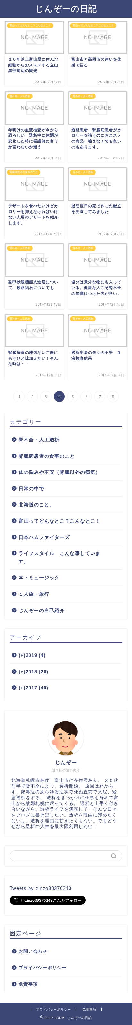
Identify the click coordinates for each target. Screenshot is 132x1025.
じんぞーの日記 (66, 8)
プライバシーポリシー (43, 967)
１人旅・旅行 (34, 594)
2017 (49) (33, 687)
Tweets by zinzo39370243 (40, 888)
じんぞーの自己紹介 (42, 610)
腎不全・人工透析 (39, 439)
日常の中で (31, 488)
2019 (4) (32, 655)
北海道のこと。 (36, 504)
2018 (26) (33, 671)
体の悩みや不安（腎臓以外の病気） (60, 472)
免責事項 (28, 984)
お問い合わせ (33, 951)
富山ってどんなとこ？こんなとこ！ (60, 521)
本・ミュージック (39, 577)
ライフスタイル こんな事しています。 (60, 557)
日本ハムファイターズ (44, 537)
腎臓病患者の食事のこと (47, 456)
